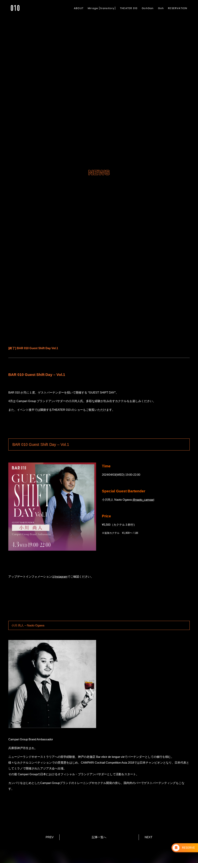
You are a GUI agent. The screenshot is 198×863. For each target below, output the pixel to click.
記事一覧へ (99, 837)
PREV (50, 837)
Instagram (61, 576)
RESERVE (188, 848)
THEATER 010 (128, 8)
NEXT (148, 837)
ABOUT (79, 8)
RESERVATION (177, 8)
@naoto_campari (143, 499)
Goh (161, 8)
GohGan (148, 8)
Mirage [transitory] (102, 8)
